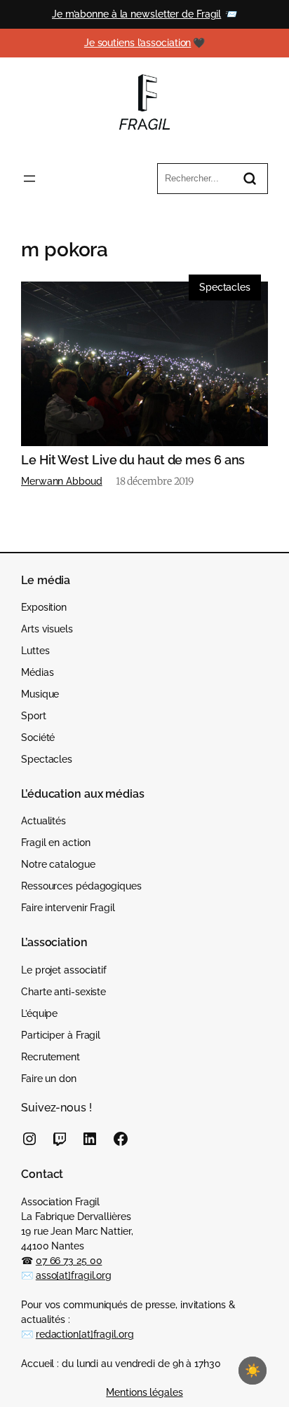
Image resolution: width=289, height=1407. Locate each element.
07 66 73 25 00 (69, 1260)
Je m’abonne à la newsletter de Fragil (136, 14)
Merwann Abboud (61, 481)
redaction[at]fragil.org (85, 1334)
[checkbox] (252, 1371)
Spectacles (224, 287)
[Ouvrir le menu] (29, 178)
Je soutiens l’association (137, 42)
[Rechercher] (249, 178)
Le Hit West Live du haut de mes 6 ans (133, 460)
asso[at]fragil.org (74, 1275)
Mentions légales (144, 1392)
